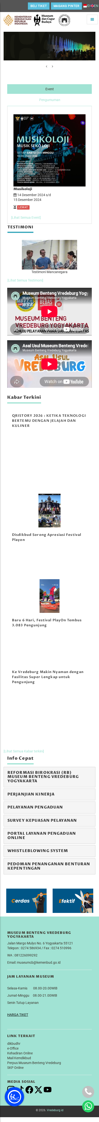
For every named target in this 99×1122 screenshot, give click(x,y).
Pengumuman (49, 100)
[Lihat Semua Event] (26, 217)
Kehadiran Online (20, 1053)
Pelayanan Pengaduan (35, 807)
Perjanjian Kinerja (31, 794)
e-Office (13, 1048)
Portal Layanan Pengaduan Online (41, 835)
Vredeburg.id (55, 1110)
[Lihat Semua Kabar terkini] (24, 751)
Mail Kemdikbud (19, 1058)
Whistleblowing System (37, 850)
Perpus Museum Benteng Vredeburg (34, 1063)
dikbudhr (13, 1043)
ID (88, 6)
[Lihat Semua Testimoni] (25, 280)
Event (49, 89)
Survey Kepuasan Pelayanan (42, 820)
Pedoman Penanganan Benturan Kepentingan (48, 866)
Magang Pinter (66, 6)
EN (96, 6)
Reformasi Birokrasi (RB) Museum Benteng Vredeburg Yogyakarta (43, 777)
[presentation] (46, 66)
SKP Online (15, 1068)
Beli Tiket (39, 6)
